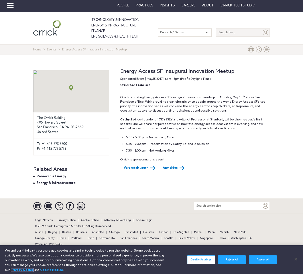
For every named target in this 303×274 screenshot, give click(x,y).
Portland (76, 238)
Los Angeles (181, 232)
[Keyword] (266, 206)
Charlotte (98, 232)
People (123, 6)
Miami (198, 232)
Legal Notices (44, 220)
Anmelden (170, 168)
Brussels (81, 232)
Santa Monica (150, 238)
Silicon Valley (187, 238)
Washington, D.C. (242, 238)
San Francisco (128, 238)
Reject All (232, 259)
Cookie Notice (90, 220)
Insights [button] (167, 6)
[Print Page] (267, 50)
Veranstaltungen (136, 168)
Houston (148, 232)
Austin (39, 232)
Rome (90, 238)
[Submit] (266, 32)
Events (52, 49)
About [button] (208, 6)
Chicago (114, 232)
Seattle (168, 238)
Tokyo (222, 238)
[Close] (296, 259)
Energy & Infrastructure (113, 26)
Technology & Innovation (115, 20)
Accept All (263, 259)
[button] (259, 50)
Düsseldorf (131, 232)
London (163, 232)
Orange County (45, 238)
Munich (224, 232)
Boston (66, 232)
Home (37, 49)
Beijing (52, 232)
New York (240, 232)
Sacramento (107, 238)
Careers (188, 6)
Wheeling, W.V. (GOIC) (49, 244)
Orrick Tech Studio (237, 6)
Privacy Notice (67, 220)
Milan (211, 232)
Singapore (206, 238)
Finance (98, 31)
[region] (151, 259)
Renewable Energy (51, 176)
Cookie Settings (201, 259)
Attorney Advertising (117, 220)
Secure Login (144, 220)
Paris (63, 238)
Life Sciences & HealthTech (114, 37)
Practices (144, 6)
